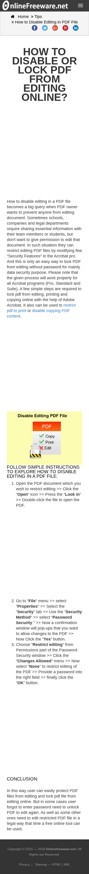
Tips (38, 16)
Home (23, 16)
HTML (56, 864)
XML (66, 864)
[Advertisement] (44, 153)
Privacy (24, 864)
